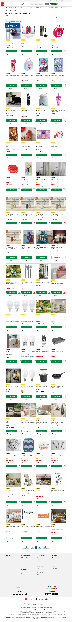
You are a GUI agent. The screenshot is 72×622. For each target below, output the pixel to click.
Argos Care (23, 571)
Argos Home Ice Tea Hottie (41, 110)
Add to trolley (12, 51)
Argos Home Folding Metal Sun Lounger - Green (12, 421)
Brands (22, 17)
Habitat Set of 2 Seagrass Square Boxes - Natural (12, 492)
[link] (26, 420)
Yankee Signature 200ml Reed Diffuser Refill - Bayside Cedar (27, 215)
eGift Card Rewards (40, 566)
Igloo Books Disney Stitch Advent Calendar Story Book (57, 76)
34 (44, 547)
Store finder (8, 561)
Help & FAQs (8, 557)
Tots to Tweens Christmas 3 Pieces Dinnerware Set (57, 145)
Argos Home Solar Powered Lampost (43, 282)
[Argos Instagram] (26, 594)
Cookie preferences (43, 603)
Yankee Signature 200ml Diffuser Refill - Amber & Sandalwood (57, 215)
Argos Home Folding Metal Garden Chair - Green (27, 491)
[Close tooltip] (18, 24)
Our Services (39, 559)
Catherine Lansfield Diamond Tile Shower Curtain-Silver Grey (57, 180)
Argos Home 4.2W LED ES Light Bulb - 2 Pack (13, 317)
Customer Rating (45, 17)
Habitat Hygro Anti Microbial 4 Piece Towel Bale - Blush (57, 284)
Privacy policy (30, 603)
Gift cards (38, 561)
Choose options (56, 257)
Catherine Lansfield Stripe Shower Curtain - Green (42, 180)
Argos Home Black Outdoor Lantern (12, 386)
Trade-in (38, 578)
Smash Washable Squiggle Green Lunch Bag (27, 456)
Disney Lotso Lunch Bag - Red (56, 42)
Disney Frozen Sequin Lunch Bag (27, 75)
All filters (59, 17)
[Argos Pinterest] (23, 594)
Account (7, 564)
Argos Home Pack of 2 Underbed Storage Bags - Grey (57, 352)
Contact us (8, 559)
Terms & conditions (52, 603)
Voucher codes (39, 564)
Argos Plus (23, 566)
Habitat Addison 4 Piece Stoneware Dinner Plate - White (42, 492)
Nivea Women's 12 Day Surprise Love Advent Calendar (43, 145)
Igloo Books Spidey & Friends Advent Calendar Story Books (43, 76)
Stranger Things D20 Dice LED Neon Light (13, 145)
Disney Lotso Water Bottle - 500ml (12, 75)
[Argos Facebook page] (17, 594)
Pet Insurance (39, 574)
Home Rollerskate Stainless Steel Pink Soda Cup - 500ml (58, 111)
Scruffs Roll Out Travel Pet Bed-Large (13, 110)
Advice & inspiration (9, 566)
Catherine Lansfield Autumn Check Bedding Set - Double (57, 248)
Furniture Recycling (40, 576)
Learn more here (20, 587)
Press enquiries (55, 564)
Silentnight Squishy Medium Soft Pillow (27, 43)
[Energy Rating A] (7, 149)
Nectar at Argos (40, 572)
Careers (53, 561)
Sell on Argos (54, 568)
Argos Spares (23, 577)
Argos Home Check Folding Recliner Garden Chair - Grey (13, 283)
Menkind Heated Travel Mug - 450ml (42, 42)
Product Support (24, 573)
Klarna (38, 570)
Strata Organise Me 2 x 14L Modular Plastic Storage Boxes (42, 456)
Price (33, 17)
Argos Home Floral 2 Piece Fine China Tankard (58, 317)
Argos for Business (55, 559)
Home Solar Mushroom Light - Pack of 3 (58, 456)
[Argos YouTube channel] (14, 594)
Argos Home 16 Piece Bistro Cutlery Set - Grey (12, 456)
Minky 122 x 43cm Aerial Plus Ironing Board (42, 352)
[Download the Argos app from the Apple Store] (48, 594)
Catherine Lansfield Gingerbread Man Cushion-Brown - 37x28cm (28, 145)
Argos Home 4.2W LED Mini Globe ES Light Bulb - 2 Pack (28, 352)
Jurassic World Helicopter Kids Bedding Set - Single (42, 248)
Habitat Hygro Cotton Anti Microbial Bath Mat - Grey (12, 353)
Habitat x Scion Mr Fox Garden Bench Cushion (43, 527)
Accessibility (18, 603)
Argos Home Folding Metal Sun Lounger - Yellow (42, 317)
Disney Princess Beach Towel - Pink (27, 179)
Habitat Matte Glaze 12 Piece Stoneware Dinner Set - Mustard (57, 528)
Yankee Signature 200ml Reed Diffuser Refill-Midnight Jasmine (42, 215)
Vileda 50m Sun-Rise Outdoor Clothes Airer (28, 527)
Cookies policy (36, 603)
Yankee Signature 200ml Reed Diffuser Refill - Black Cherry (11, 248)
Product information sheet (14, 149)
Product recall (24, 575)
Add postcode (10, 21)
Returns (22, 559)
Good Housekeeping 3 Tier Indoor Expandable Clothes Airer (57, 491)
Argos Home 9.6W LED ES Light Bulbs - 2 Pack (28, 317)
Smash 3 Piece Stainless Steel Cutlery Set (28, 283)
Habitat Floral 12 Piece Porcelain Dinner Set (42, 423)
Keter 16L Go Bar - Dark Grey (41, 386)
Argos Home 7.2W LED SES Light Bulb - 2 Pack (28, 387)
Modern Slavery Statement (57, 566)
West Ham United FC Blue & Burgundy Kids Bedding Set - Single (28, 248)
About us (54, 557)
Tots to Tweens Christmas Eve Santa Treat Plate (13, 180)
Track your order (24, 564)
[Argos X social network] (20, 594)
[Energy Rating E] (7, 321)
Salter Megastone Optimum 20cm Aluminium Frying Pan (57, 387)
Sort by (6, 15)
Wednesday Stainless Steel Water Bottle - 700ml (27, 111)
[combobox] (37, 4)
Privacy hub (24, 603)
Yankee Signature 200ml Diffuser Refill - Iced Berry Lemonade (12, 215)
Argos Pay (38, 568)
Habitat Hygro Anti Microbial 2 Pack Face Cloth (27, 423)
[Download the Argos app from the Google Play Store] (55, 594)
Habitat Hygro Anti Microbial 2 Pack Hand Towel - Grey (57, 423)
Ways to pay (39, 557)
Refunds (23, 561)
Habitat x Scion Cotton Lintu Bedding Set (13, 527)
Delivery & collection (25, 557)
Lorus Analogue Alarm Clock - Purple (13, 42)
